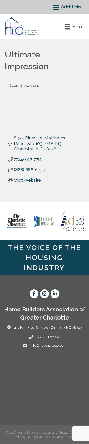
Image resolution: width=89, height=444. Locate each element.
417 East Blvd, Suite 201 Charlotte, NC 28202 (48, 328)
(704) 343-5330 (48, 336)
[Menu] (67, 7)
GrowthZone (65, 437)
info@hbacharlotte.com (48, 345)
